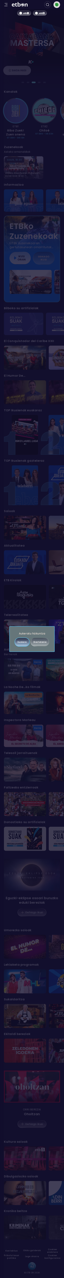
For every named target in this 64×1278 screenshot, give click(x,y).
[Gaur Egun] (23, 200)
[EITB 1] (24, 13)
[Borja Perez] (25, 392)
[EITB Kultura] (25, 1158)
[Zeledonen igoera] (25, 1051)
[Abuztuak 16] (25, 804)
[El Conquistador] (25, 358)
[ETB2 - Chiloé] (44, 111)
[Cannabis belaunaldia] (25, 1193)
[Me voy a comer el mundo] (25, 528)
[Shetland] (25, 770)
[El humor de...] (25, 947)
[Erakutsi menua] (6, 4)
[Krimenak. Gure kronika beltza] (25, 1228)
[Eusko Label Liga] (25, 435)
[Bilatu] (47, 4)
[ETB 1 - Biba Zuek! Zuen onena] (15, 111)
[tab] (22, 82)
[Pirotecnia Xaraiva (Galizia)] (23, 324)
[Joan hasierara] (20, 4)
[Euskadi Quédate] (25, 562)
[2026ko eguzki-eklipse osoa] (32, 875)
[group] (32, 118)
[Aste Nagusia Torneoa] (25, 597)
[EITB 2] (40, 13)
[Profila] (56, 4)
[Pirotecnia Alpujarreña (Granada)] (25, 839)
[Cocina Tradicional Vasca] (25, 1016)
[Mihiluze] (25, 981)
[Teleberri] (25, 485)
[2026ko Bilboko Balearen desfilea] (31, 282)
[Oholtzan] (32, 1086)
